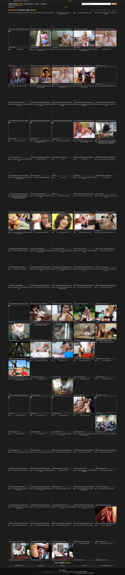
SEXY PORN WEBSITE (106, 565)
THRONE (15, 4)
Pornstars (37, 3)
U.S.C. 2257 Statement (82, 571)
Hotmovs (75, 86)
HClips (10, 104)
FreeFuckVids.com (25, 0)
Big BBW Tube (41, 565)
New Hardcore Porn (28, 3)
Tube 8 (53, 159)
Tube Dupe (32, 287)
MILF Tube (84, 565)
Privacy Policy (70, 571)
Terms (64, 571)
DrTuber (75, 177)
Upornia (53, 49)
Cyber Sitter (91, 572)
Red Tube (97, 159)
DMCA (75, 571)
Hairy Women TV (62, 570)
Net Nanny (85, 572)
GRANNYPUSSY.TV (19, 565)
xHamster (32, 49)
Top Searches (44, 3)
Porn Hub (10, 49)
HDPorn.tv (62, 565)
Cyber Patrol (79, 572)
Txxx (10, 86)
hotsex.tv (70, 0)
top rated (66, 7)
